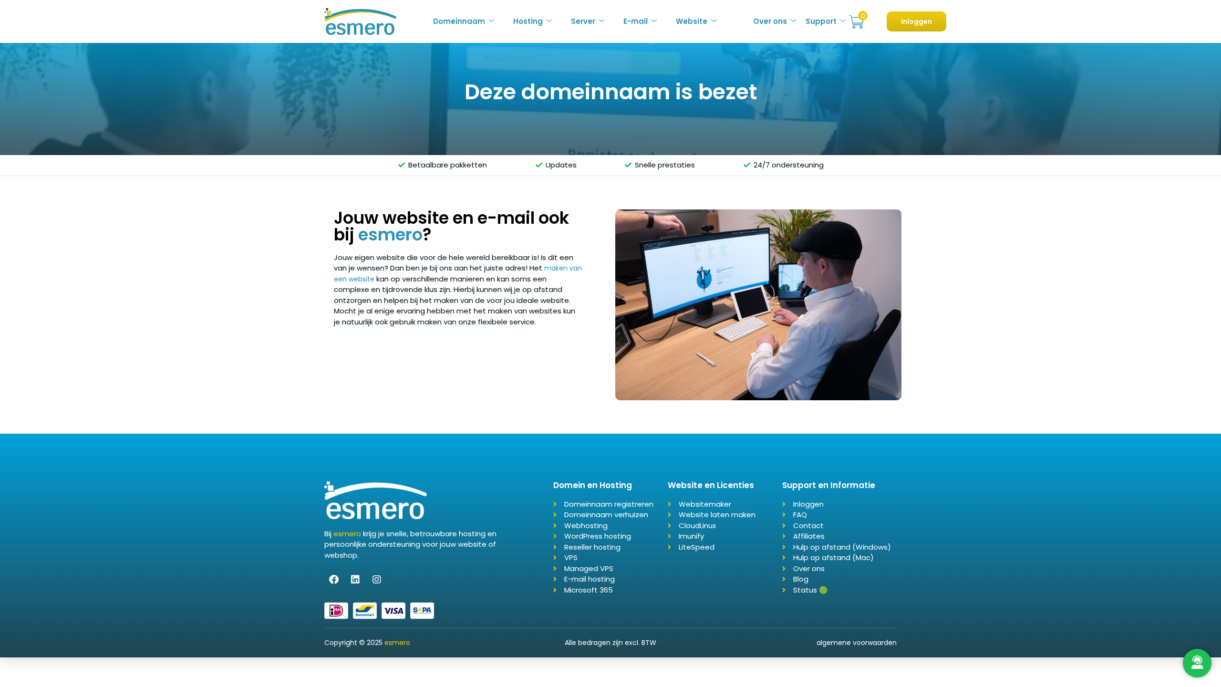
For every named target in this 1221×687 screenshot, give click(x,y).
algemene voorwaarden (857, 642)
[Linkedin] (355, 579)
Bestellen (857, 22)
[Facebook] (333, 579)
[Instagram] (376, 579)
